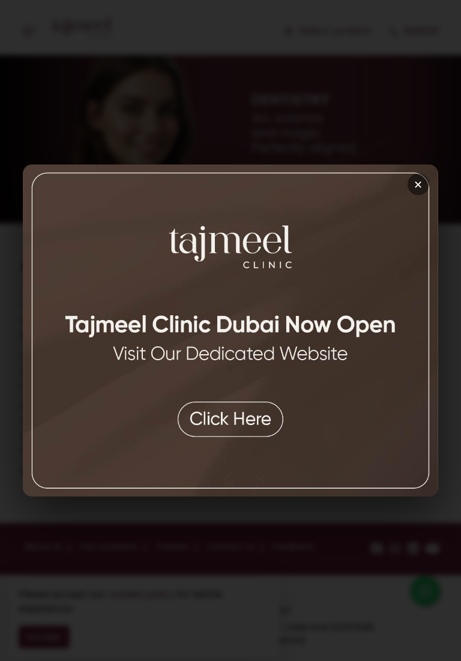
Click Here (230, 409)
